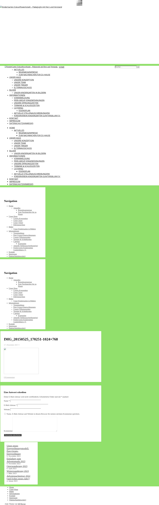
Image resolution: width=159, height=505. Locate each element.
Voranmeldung (22, 97)
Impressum (14, 121)
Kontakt (13, 118)
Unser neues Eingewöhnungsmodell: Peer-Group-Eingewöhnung (18, 449)
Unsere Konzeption (24, 80)
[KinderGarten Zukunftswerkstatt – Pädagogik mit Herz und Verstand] (31, 7)
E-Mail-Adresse (10, 405)
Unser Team (20, 82)
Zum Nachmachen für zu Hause (34, 74)
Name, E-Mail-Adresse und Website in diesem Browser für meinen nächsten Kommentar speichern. (43, 414)
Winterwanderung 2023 (18, 471)
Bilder (12, 90)
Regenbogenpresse (28, 72)
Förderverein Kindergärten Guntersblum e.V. (37, 115)
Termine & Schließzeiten (27, 105)
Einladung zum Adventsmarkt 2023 (16, 460)
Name (7, 401)
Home (61, 67)
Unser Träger (21, 85)
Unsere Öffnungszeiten (26, 103)
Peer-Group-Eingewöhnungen (29, 100)
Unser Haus (15, 77)
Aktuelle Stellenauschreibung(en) (32, 113)
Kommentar (8, 431)
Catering (18, 108)
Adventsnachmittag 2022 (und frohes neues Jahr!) (18, 477)
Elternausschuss (23, 87)
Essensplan (24, 110)
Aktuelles (19, 69)
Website (7, 409)
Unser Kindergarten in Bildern (30, 92)
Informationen (17, 95)
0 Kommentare (9, 377)
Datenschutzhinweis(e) (21, 123)
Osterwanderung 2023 (17, 466)
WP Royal (21, 504)
